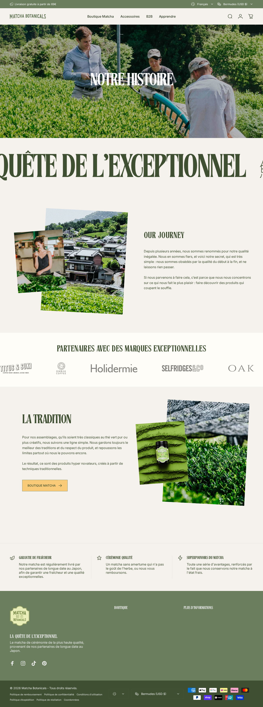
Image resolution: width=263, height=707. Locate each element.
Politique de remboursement (26, 694)
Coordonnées (71, 699)
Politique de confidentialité (59, 694)
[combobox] (202, 4)
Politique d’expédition (22, 699)
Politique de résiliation (49, 699)
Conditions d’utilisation (89, 694)
